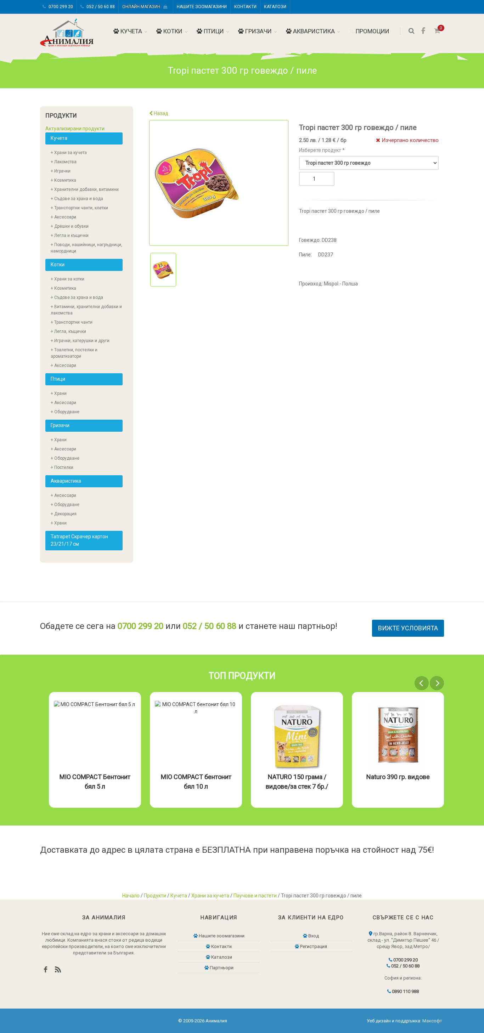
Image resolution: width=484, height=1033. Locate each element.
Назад (160, 113)
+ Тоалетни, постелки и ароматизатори (74, 353)
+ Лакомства (64, 161)
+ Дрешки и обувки (70, 226)
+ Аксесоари (63, 217)
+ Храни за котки (67, 279)
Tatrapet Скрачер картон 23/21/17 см (79, 540)
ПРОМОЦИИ (371, 31)
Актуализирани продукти (75, 128)
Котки (172, 31)
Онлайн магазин (142, 6)
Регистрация (313, 946)
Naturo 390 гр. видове (398, 777)
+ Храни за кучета (69, 152)
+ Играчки (61, 171)
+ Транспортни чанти (71, 322)
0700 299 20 (60, 6)
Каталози (275, 6)
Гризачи (258, 31)
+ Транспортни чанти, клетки (79, 207)
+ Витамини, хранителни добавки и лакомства (86, 310)
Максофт (432, 1020)
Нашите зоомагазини (202, 6)
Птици (213, 31)
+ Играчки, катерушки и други (80, 340)
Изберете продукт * (322, 150)
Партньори (221, 967)
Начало (131, 895)
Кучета (130, 31)
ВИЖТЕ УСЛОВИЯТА (408, 628)
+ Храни (59, 393)
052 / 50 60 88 (100, 6)
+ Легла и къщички (70, 235)
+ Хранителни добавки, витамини (85, 189)
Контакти (245, 6)
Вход (313, 935)
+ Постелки (62, 467)
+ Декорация (64, 513)
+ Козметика (63, 180)
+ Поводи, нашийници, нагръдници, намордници (86, 248)
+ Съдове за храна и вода (77, 198)
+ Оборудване (65, 411)
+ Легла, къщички (68, 331)
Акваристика (313, 31)
